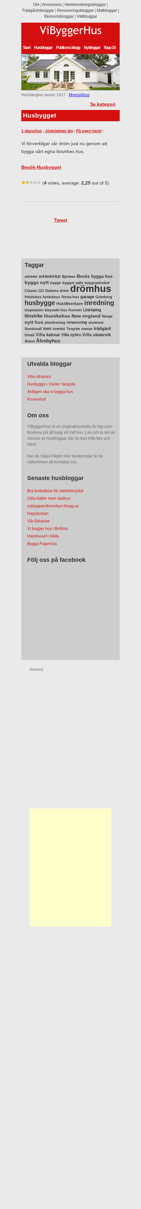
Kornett (75, 310)
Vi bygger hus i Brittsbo (47, 528)
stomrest (96, 322)
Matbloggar (107, 10)
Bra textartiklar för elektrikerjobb (55, 491)
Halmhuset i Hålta (43, 536)
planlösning (55, 322)
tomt (47, 328)
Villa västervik (96, 334)
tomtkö (59, 329)
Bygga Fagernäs (42, 543)
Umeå (29, 335)
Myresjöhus (79, 95)
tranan (86, 329)
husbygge (40, 302)
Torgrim (73, 329)
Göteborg (103, 297)
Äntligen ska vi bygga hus (50, 391)
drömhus (90, 288)
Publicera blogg (68, 47)
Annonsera (52, 4)
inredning (99, 302)
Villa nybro (71, 335)
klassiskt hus (56, 310)
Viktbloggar (87, 16)
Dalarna (51, 291)
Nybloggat (92, 47)
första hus (70, 297)
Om (36, 4)
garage (87, 296)
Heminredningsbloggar (85, 4)
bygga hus (101, 276)
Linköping (92, 310)
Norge (107, 316)
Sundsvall (33, 329)
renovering (77, 322)
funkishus (51, 297)
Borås (83, 276)
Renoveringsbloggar (75, 10)
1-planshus (31, 131)
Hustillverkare (69, 303)
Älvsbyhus (48, 340)
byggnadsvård (97, 283)
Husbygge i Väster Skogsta (51, 384)
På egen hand (88, 131)
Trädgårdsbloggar (38, 10)
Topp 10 (110, 47)
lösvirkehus (57, 316)
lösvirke (34, 316)
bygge (55, 283)
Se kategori (102, 104)
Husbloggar (43, 47)
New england (86, 316)
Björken (68, 276)
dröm (64, 291)
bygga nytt (37, 282)
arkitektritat (50, 276)
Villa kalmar (48, 334)
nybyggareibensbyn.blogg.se (53, 506)
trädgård (102, 328)
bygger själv (72, 283)
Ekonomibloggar (59, 16)
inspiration (34, 310)
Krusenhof (36, 399)
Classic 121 (34, 291)
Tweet (60, 220)
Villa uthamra (39, 376)
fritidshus (33, 297)
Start (26, 47)
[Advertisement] (70, 867)
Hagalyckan (38, 513)
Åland (30, 341)
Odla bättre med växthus (48, 498)
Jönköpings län (59, 131)
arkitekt (31, 276)
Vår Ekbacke (38, 521)
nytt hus (34, 322)
